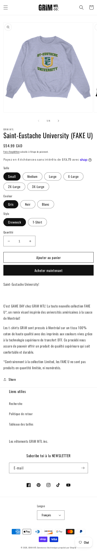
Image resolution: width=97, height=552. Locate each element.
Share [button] (12, 379)
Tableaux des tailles (21, 424)
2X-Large (14, 186)
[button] (6, 7)
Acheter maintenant (49, 270)
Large (53, 176)
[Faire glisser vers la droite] (58, 121)
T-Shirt (37, 222)
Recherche (15, 403)
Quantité (8, 232)
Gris (11, 204)
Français (46, 515)
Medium (32, 176)
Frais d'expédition (11, 151)
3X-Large (38, 186)
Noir (28, 204)
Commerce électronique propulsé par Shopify (56, 547)
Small (12, 176)
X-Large (73, 176)
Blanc (45, 204)
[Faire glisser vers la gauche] (39, 121)
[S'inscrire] (83, 468)
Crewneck (14, 222)
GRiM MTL (32, 547)
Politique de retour (21, 413)
